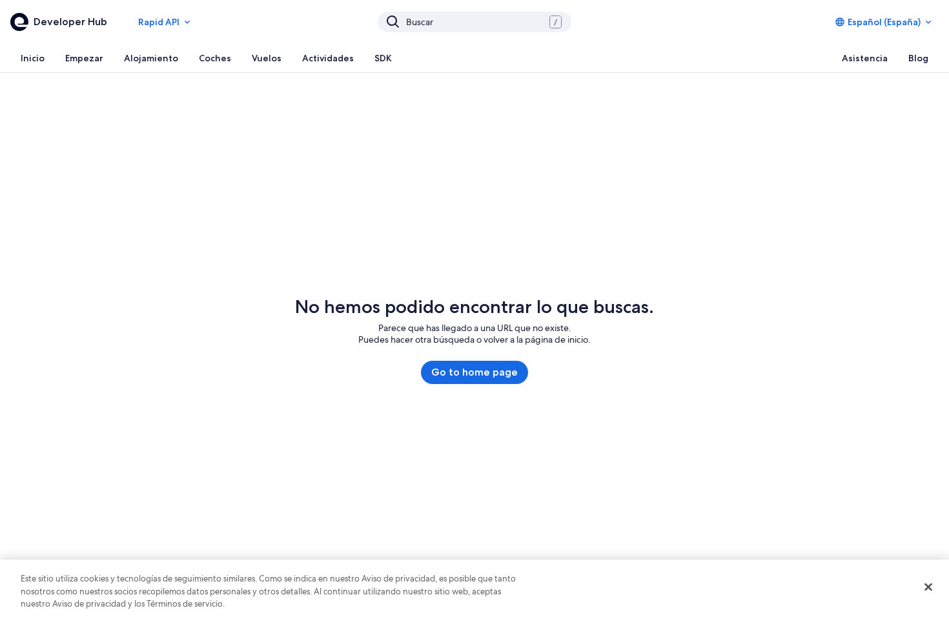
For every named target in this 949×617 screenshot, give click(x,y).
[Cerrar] (928, 586)
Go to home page (474, 372)
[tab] (32, 58)
